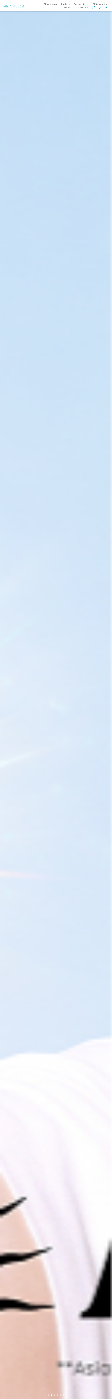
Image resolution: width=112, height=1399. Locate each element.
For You (67, 7)
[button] (48, 1395)
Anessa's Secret (81, 4)
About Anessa (50, 4)
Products (65, 4)
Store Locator (82, 7)
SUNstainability (100, 4)
